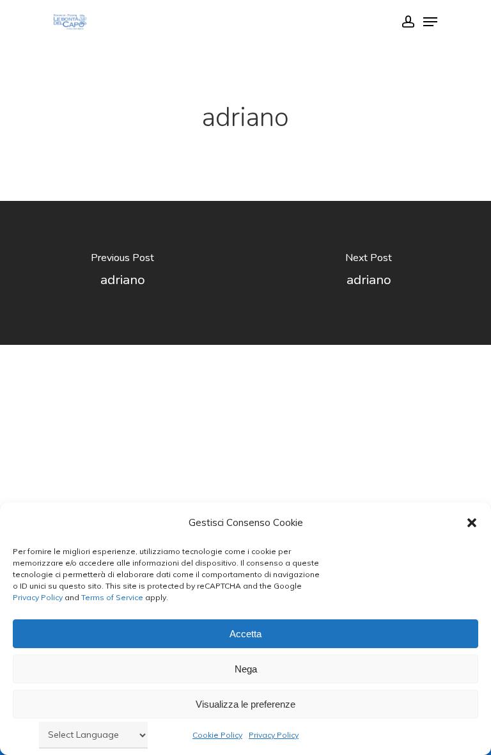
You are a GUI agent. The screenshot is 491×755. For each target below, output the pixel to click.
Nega (246, 669)
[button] (471, 522)
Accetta (245, 633)
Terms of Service (111, 597)
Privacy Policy (38, 597)
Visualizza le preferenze (245, 704)
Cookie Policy (217, 735)
